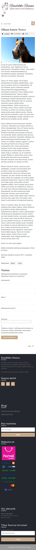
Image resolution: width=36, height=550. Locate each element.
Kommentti (5, 280)
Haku (18, 435)
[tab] (33, 23)
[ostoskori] (2, 16)
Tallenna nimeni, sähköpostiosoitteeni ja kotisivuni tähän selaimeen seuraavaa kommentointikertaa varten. (17, 330)
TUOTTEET (7, 24)
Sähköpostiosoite (8, 308)
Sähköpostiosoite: (7, 530)
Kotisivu (4, 319)
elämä (13, 263)
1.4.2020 (6, 34)
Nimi (3, 297)
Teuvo (20, 263)
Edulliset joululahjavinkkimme (10, 411)
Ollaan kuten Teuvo (7, 414)
